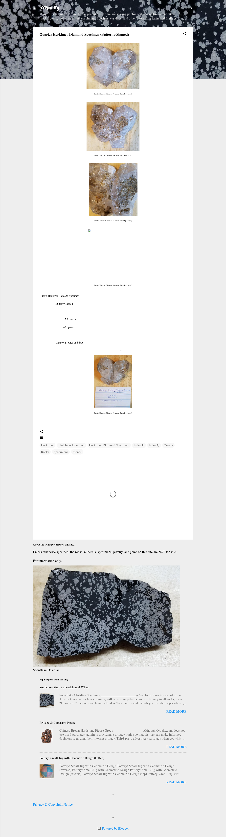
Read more (176, 711)
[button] (184, 34)
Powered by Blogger (115, 828)
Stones (77, 452)
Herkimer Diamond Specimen (109, 445)
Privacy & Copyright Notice (57, 722)
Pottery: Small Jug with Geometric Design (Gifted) (72, 758)
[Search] (191, 9)
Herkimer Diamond (71, 445)
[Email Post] (42, 438)
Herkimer (47, 445)
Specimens (61, 452)
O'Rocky (50, 8)
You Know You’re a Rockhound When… (65, 687)
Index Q (154, 445)
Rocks (45, 452)
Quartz (168, 445)
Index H (139, 445)
